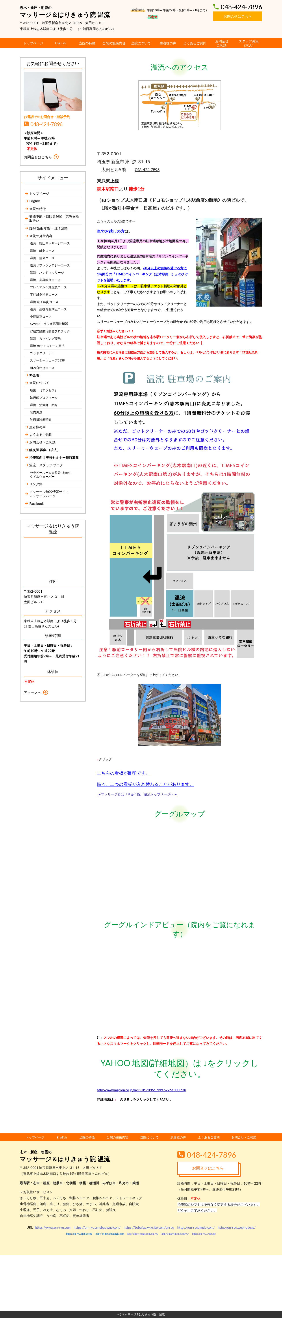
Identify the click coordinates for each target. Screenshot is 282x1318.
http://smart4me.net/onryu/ (175, 1233)
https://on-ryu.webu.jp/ (204, 1233)
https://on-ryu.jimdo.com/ (196, 1227)
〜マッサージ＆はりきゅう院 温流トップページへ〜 (137, 794)
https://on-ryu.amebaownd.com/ (97, 1227)
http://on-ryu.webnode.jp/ (237, 1227)
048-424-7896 (147, 169)
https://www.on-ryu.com (52, 1227)
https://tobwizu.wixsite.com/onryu (149, 1227)
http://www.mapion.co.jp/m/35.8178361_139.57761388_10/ (141, 1090)
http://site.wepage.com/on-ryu (142, 1233)
